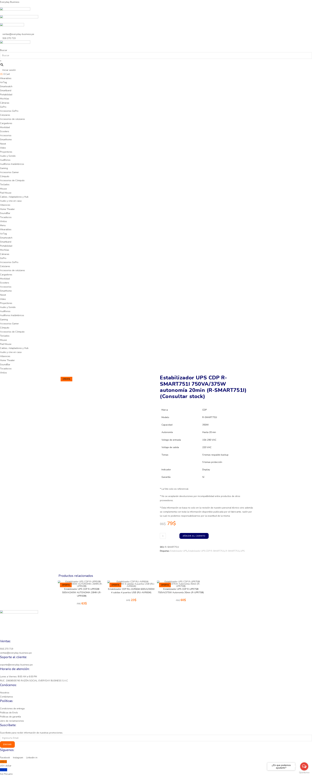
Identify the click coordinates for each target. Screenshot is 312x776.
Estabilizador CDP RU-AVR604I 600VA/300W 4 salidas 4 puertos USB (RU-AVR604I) (131, 591)
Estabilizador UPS (178, 551)
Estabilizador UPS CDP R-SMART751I (206, 551)
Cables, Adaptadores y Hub (14, 196)
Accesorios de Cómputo (12, 180)
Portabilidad (6, 94)
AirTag (3, 82)
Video (3, 147)
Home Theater (7, 209)
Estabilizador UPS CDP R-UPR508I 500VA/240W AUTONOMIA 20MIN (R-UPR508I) (81, 592)
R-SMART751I (233, 551)
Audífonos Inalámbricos (12, 164)
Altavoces (5, 205)
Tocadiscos (6, 217)
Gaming (4, 168)
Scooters (4, 131)
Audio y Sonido (8, 155)
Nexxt (3, 143)
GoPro (3, 106)
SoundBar (5, 213)
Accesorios (5, 135)
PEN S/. (6, 771)
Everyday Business (9, 2)
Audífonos (5, 160)
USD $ (5, 763)
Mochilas (4, 98)
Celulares (5, 115)
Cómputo (4, 176)
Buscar (3, 50)
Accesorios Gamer (9, 172)
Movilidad (5, 127)
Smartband (5, 90)
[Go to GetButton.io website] (304, 773)
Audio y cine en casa (10, 200)
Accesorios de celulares (12, 119)
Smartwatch (6, 86)
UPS (242, 551)
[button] (156, 225)
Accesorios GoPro (9, 111)
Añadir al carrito (194, 536)
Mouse (3, 188)
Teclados (4, 184)
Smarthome (6, 139)
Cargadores (6, 123)
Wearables (5, 78)
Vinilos (3, 221)
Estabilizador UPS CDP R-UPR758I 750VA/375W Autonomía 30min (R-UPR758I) (181, 591)
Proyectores (6, 151)
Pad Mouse (5, 192)
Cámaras (4, 102)
